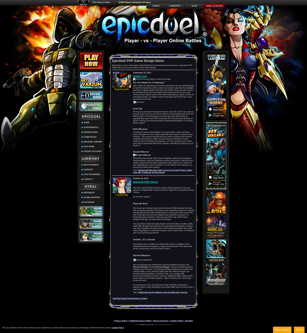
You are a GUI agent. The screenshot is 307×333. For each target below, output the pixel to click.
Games (155, 6)
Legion (189, 170)
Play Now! (89, 146)
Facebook (89, 202)
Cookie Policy (118, 328)
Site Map (189, 321)
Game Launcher (214, 6)
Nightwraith (143, 170)
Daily (160, 170)
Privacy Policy (120, 321)
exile (135, 172)
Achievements (158, 172)
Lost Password (92, 174)
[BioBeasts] (216, 189)
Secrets (184, 292)
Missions (153, 170)
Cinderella (142, 292)
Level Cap (167, 170)
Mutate (158, 292)
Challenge (146, 172)
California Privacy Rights (140, 321)
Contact (88, 179)
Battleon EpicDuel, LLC (149, 325)
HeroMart (89, 193)
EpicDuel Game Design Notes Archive (130, 298)
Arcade (175, 170)
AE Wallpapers (92, 197)
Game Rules (90, 137)
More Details (282, 329)
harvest (151, 292)
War (140, 172)
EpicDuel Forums (93, 142)
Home (86, 122)
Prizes (182, 170)
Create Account (93, 151)
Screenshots (91, 127)
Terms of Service (161, 321)
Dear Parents (91, 165)
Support (88, 169)
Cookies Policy (177, 321)
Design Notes (91, 132)
